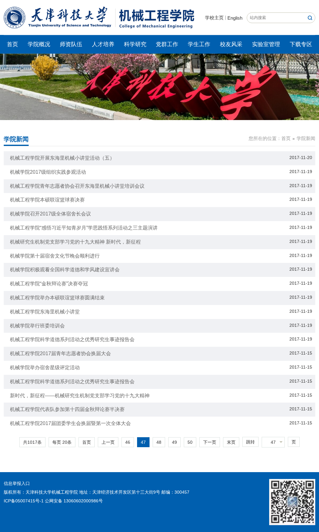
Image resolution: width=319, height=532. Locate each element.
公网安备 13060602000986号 (74, 500)
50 (190, 442)
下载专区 (301, 44)
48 (158, 442)
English (234, 18)
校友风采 (231, 44)
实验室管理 (266, 44)
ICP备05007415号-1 (24, 500)
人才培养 (103, 44)
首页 (12, 44)
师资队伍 (71, 44)
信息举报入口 (17, 483)
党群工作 (167, 44)
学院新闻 (306, 138)
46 (127, 442)
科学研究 (135, 44)
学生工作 (199, 44)
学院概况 (39, 44)
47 (143, 442)
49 (174, 442)
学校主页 (214, 17)
